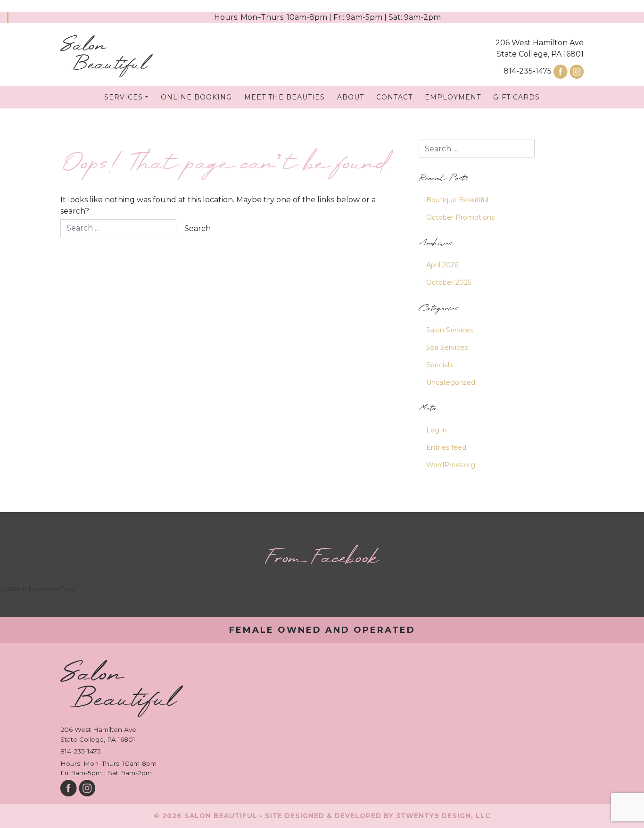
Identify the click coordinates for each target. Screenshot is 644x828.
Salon (103, 55)
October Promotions (460, 217)
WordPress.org (450, 465)
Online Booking (196, 97)
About (350, 97)
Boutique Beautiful (457, 200)
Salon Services (449, 330)
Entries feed (446, 447)
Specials (439, 365)
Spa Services (447, 347)
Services (123, 97)
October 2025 (448, 282)
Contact (394, 97)
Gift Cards (516, 97)
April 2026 (442, 265)
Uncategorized (450, 382)
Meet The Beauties (284, 97)
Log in (436, 430)
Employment (453, 97)
